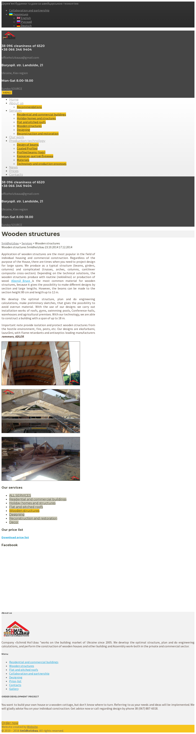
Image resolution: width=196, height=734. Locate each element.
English (25, 18)
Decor (14, 522)
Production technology (27, 141)
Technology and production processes (41, 164)
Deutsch (26, 25)
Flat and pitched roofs (31, 122)
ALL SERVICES (20, 495)
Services (15, 110)
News (13, 167)
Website (32, 727)
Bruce (21, 281)
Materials (23, 160)
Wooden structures (29, 126)
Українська (20, 14)
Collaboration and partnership (29, 10)
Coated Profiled (27, 148)
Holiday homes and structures (36, 118)
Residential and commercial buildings (41, 114)
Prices (13, 171)
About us (16, 103)
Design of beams (28, 144)
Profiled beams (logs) (31, 152)
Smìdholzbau (10, 243)
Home (14, 99)
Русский (26, 22)
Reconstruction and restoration (38, 133)
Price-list (15, 681)
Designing (23, 130)
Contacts (16, 174)
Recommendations (29, 107)
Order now (10, 723)
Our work (16, 137)
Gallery (14, 689)
